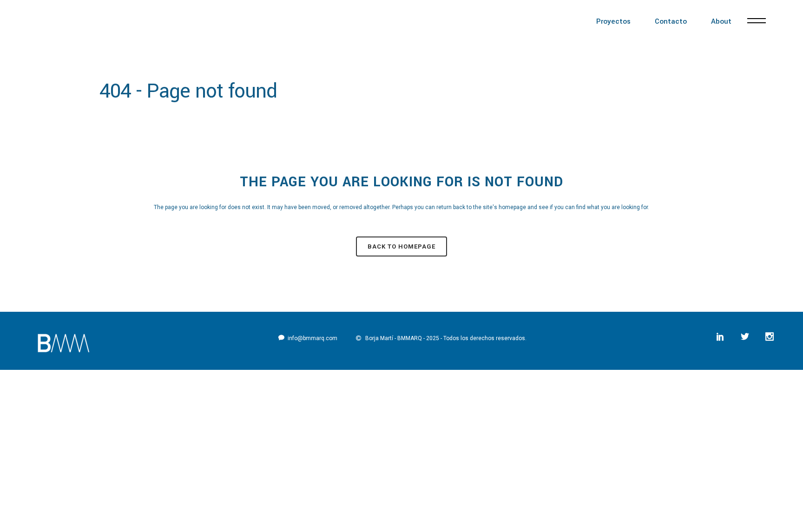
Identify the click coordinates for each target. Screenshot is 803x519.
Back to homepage (401, 246)
